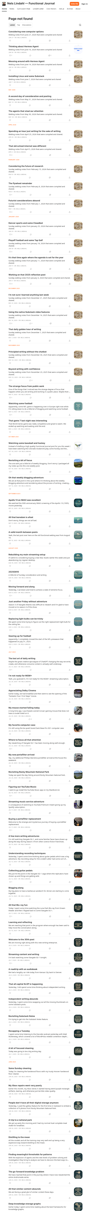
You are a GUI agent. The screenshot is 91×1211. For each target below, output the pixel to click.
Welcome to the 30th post (21, 939)
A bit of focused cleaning (21, 1048)
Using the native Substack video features (29, 312)
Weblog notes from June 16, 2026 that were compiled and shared (35, 49)
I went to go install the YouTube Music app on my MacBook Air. (34, 790)
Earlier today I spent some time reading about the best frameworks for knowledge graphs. (37, 1208)
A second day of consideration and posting (30, 96)
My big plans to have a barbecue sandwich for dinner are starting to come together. (39, 892)
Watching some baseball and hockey (27, 443)
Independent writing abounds (23, 999)
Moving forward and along (22, 586)
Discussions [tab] (26, 25)
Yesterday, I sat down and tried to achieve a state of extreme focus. (36, 590)
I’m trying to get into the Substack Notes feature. (28, 1019)
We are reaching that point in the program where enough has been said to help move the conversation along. (39, 926)
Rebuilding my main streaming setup (27, 554)
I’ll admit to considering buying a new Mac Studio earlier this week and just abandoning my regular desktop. (39, 558)
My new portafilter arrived (21, 755)
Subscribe (74, 4)
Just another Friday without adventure (28, 601)
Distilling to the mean (19, 1137)
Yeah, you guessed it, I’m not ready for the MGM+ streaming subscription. (39, 679)
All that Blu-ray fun (18, 905)
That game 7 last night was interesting (28, 420)
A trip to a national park (20, 1120)
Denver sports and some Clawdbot (26, 223)
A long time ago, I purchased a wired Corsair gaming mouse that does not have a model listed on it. (39, 712)
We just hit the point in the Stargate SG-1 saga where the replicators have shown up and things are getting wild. (38, 874)
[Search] (80, 25)
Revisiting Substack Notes (22, 1016)
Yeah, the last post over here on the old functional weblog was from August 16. (39, 536)
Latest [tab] (12, 25)
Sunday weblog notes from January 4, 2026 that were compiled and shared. (39, 278)
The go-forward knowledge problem (26, 1171)
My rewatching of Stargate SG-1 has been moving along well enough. (37, 743)
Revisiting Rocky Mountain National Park (29, 772)
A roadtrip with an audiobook (23, 969)
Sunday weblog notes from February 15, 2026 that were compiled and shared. (37, 170)
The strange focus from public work (26, 386)
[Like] (10, 40)
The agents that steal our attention (26, 111)
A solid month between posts (23, 532)
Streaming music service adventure (26, 801)
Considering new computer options (26, 31)
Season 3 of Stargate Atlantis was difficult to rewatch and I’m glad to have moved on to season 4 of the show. (38, 605)
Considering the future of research (26, 166)
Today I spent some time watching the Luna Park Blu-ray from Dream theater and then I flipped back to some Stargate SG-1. (37, 909)
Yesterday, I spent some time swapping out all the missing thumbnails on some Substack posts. (38, 1003)
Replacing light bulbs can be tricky (26, 619)
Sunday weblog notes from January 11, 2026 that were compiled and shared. (37, 261)
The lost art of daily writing (22, 658)
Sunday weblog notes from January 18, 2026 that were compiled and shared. (37, 244)
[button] (4, 8)
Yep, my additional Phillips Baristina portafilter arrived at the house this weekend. (38, 759)
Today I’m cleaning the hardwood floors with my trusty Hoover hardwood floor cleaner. (39, 1072)
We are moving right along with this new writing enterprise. (33, 942)
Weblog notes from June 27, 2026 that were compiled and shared (35, 35)
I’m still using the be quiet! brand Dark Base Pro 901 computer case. (36, 728)
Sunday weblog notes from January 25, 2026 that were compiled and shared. (37, 227)
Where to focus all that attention (25, 740)
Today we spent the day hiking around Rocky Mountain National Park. (37, 775)
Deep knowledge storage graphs (25, 1204)
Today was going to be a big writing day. (25, 1051)
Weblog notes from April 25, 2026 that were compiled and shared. (36, 134)
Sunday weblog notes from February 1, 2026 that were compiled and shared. (37, 204)
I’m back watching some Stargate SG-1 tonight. (28, 957)
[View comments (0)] (29, 40)
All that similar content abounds (25, 1189)
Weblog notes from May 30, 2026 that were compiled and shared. (35, 114)
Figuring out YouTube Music (22, 787)
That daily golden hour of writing (25, 329)
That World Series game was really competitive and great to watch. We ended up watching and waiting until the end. (37, 425)
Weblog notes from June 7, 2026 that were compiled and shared (35, 79)
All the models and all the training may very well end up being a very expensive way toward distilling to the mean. (37, 1141)
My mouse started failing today (24, 708)
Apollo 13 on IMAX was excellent (25, 500)
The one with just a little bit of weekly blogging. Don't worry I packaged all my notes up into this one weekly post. (39, 464)
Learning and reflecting (20, 922)
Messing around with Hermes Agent (27, 61)
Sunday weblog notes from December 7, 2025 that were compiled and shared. (37, 333)
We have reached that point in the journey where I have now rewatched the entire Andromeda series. (39, 1176)
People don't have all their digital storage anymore (34, 1103)
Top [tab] (18, 25)
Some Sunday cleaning (20, 1068)
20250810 (14, 572)
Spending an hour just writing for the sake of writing (35, 131)
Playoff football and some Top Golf (26, 240)
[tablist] (21, 25)
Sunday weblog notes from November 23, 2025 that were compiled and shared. (38, 373)
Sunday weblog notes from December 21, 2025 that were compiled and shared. (38, 299)
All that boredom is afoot (21, 517)
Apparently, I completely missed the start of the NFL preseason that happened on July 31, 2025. (36, 640)
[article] (45, 36)
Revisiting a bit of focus (20, 460)
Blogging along (16, 888)
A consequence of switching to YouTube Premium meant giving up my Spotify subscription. (37, 806)
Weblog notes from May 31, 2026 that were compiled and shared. (35, 99)
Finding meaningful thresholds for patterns (30, 1154)
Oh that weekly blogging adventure (26, 477)
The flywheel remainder (20, 183)
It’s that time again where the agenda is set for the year (36, 257)
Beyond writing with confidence (24, 369)
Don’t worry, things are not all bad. (23, 520)
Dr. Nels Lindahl (21, 37)
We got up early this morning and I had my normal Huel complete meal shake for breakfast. (38, 1124)
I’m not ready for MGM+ (20, 675)
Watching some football (20, 403)
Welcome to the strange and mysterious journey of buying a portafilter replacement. (37, 823)
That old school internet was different (27, 146)
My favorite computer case (22, 725)
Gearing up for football (20, 636)
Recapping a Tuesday (19, 1031)
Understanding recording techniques (27, 853)
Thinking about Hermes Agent (24, 46)
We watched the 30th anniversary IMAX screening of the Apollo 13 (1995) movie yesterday (39, 504)
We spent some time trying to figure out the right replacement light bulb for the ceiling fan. (40, 623)
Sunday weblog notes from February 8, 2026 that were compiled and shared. (37, 187)
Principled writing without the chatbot (28, 352)
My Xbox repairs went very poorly (25, 1085)
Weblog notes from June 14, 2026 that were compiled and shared (35, 64)
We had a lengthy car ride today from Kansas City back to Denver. (35, 972)
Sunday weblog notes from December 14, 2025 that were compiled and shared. (38, 316)
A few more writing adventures (24, 836)
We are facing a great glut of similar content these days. (31, 1192)
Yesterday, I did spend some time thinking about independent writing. (37, 987)
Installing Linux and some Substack (26, 76)
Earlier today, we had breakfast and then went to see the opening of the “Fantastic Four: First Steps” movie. (38, 694)
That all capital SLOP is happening (26, 984)
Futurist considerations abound (24, 200)
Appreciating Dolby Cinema (22, 690)
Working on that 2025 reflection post (27, 275)
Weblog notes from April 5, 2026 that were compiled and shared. (35, 149)
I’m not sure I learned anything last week (29, 295)
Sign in (85, 4)
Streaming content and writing (24, 954)
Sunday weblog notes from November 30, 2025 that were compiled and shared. (38, 356)
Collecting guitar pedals (21, 870)
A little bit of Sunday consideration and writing (27, 575)
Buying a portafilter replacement (25, 819)
